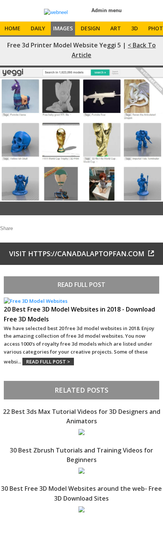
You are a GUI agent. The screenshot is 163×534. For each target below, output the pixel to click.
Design (90, 28)
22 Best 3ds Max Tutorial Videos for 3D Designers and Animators (81, 416)
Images (63, 28)
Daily (38, 28)
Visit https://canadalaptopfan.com (76, 253)
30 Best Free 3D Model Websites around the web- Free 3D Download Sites (81, 493)
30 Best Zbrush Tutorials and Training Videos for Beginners (81, 455)
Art (115, 28)
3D (134, 28)
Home (12, 28)
